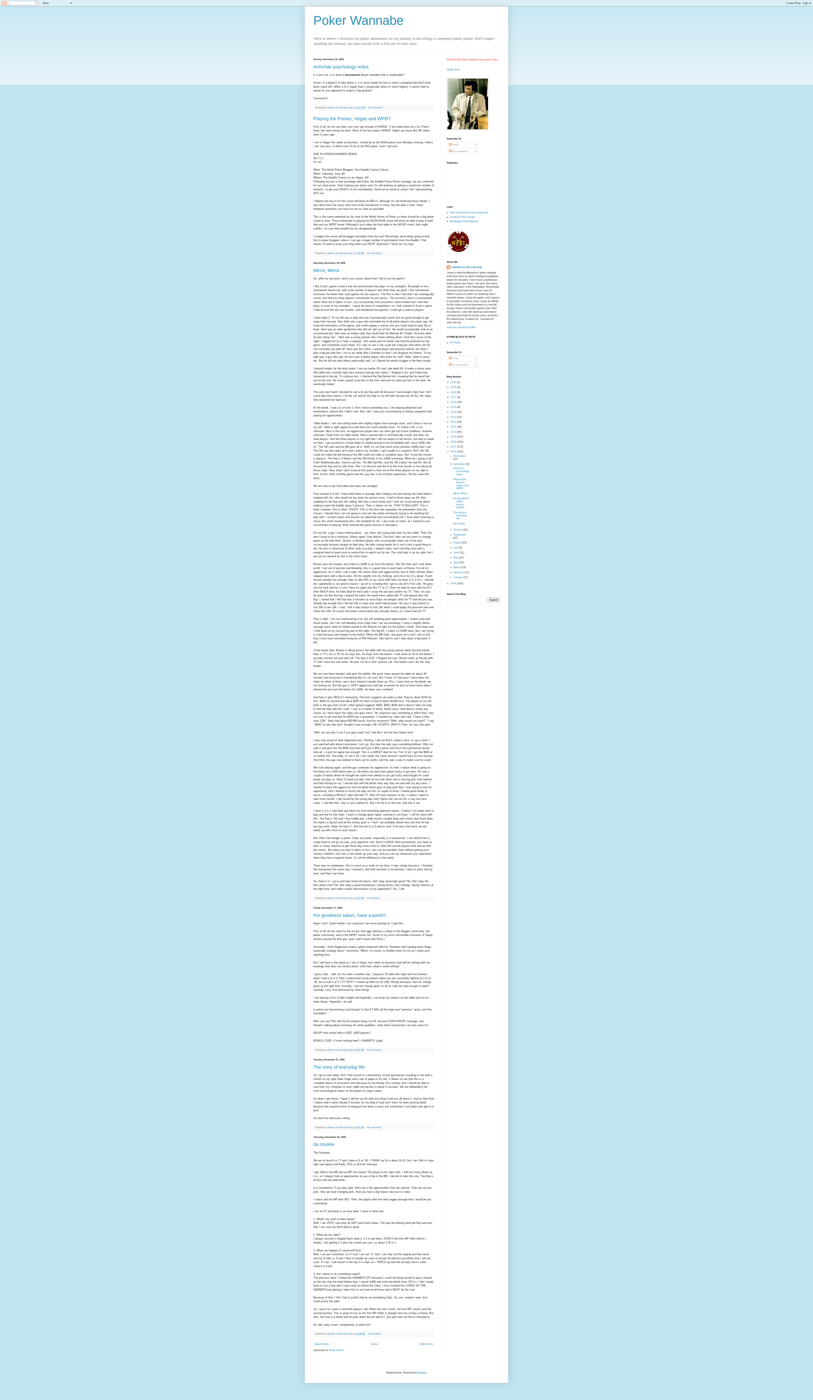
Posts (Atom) (336, 1350)
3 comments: (374, 898)
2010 (454, 431)
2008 (454, 441)
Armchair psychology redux (341, 66)
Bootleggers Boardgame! (464, 221)
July (456, 547)
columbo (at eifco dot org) (466, 267)
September (460, 534)
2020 (454, 382)
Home (374, 1344)
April (456, 562)
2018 (454, 392)
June (457, 552)
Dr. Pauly (455, 342)
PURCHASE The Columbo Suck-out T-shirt (472, 59)
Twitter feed (453, 69)
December (460, 456)
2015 (454, 407)
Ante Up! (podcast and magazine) (469, 212)
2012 (454, 421)
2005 (454, 583)
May (456, 557)
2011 (454, 426)
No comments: (376, 107)
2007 (454, 446)
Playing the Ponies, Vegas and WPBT (352, 118)
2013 (454, 417)
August (458, 542)
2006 (454, 451)
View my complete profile (461, 327)
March (457, 567)
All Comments (460, 151)
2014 (454, 411)
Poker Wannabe (358, 20)
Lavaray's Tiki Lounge (462, 217)
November (460, 464)
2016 (454, 402)
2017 (454, 397)
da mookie (324, 1144)
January (458, 577)
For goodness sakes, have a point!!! (349, 915)
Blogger (422, 1372)
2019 (454, 387)
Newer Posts (321, 1344)
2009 (454, 436)
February (459, 572)
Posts (455, 144)
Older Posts (426, 1344)
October (458, 529)
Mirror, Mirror (326, 270)
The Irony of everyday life (339, 1067)
